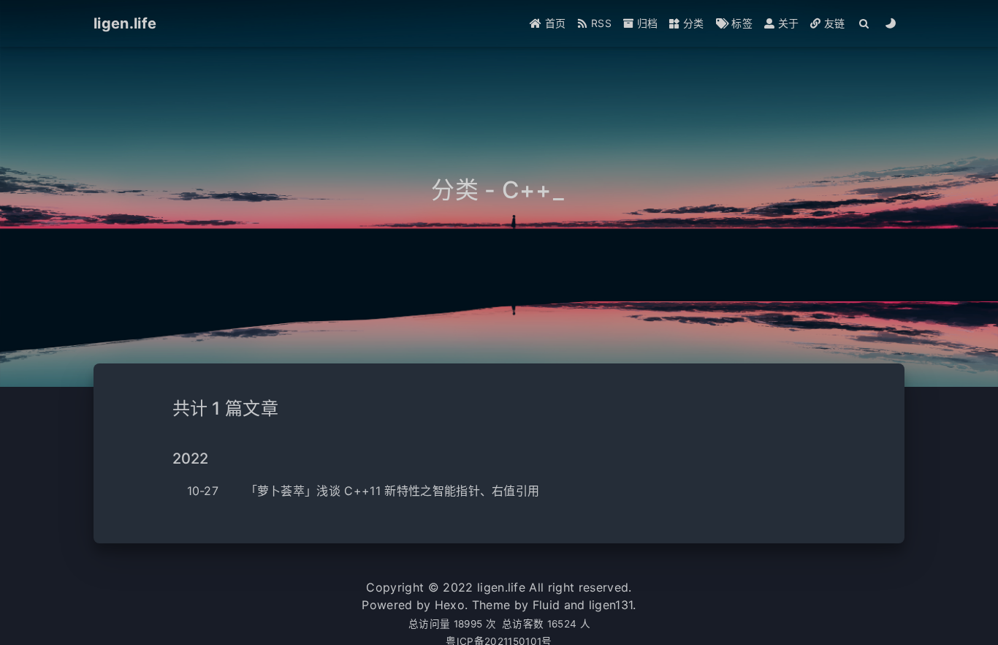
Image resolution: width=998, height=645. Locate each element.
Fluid (546, 604)
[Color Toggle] (890, 23)
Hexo (450, 604)
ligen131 (611, 604)
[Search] (864, 23)
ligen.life (501, 587)
